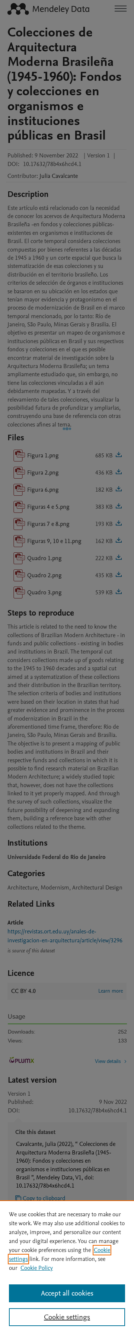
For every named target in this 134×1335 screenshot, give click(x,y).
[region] (67, 1267)
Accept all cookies (67, 1293)
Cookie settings (67, 1317)
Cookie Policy (36, 1268)
